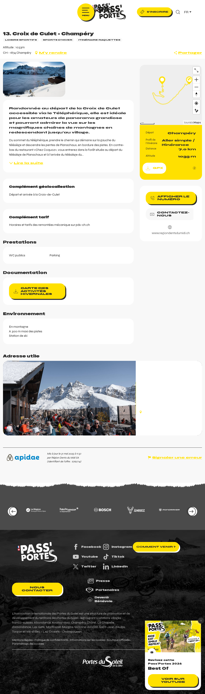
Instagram (122, 546)
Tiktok (118, 556)
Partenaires (107, 590)
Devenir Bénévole (103, 599)
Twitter (88, 566)
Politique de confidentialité (51, 640)
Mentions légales (22, 640)
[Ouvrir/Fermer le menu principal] (85, 12)
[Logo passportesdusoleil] (37, 552)
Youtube (89, 556)
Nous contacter (37, 589)
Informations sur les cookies (87, 640)
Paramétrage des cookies (28, 643)
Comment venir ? (156, 546)
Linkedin (120, 566)
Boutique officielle (118, 640)
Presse (103, 580)
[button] (178, 12)
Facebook (91, 546)
